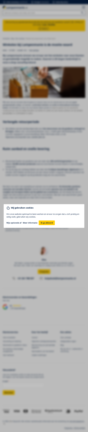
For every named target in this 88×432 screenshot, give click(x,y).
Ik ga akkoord (47, 223)
